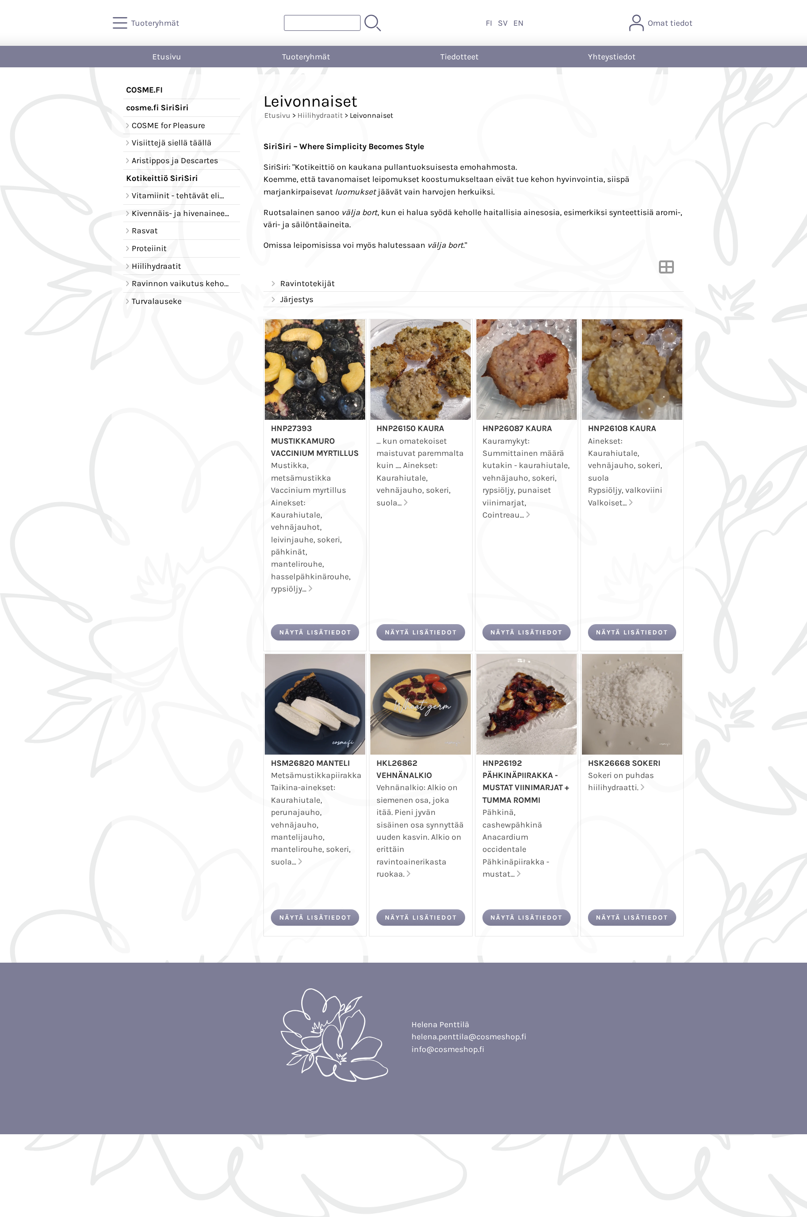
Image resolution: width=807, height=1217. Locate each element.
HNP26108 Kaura (622, 428)
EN (518, 23)
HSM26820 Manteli (310, 763)
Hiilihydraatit (320, 115)
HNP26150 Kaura (410, 428)
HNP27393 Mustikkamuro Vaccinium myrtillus (315, 441)
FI (489, 23)
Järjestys (296, 299)
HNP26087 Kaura (517, 428)
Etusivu (166, 56)
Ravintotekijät (307, 283)
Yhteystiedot (612, 56)
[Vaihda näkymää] (666, 269)
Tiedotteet (459, 56)
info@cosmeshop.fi (447, 1049)
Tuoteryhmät (306, 56)
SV (503, 23)
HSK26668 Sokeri (624, 763)
